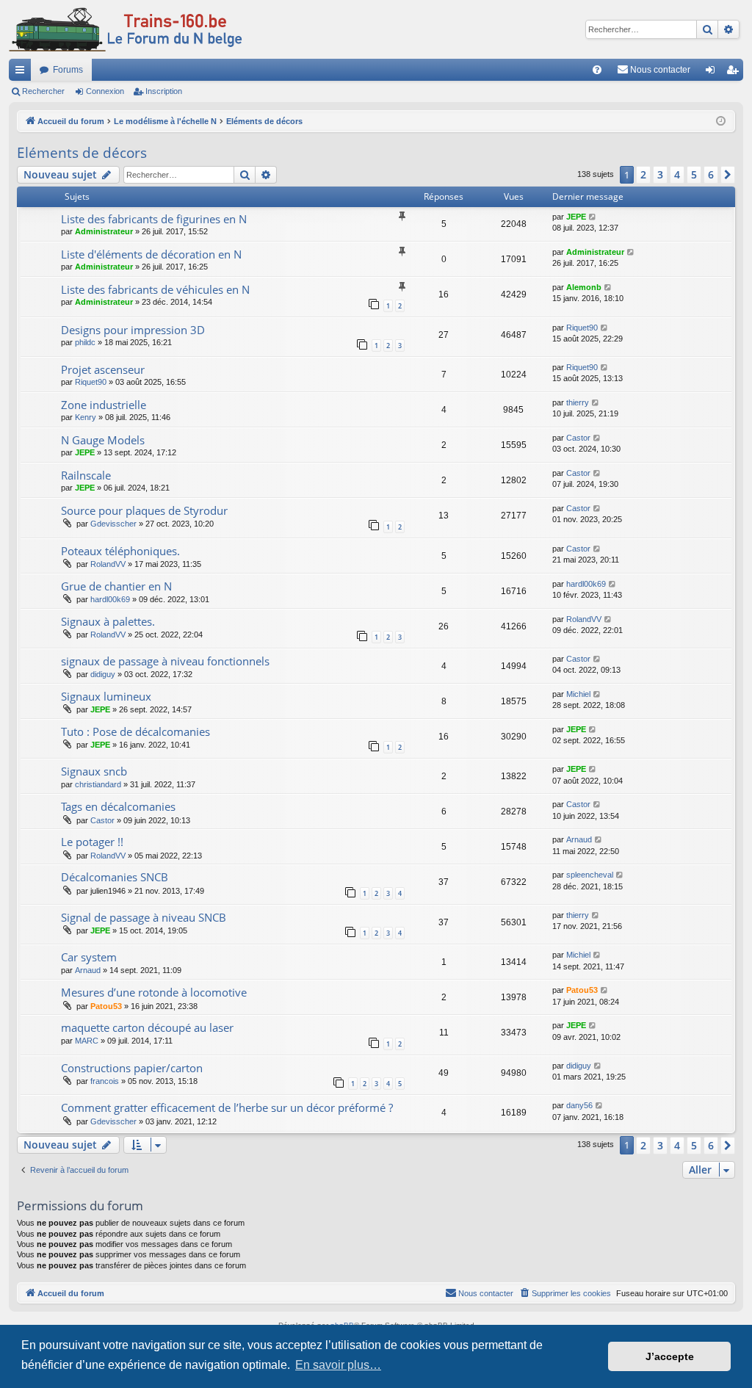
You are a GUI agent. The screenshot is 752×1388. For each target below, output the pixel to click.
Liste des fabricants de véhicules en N (155, 289)
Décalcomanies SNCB (114, 877)
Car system (89, 957)
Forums (68, 70)
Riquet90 (582, 327)
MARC (86, 1040)
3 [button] (660, 174)
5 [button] (694, 174)
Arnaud (579, 839)
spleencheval (589, 874)
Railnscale (86, 475)
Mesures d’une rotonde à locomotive (154, 992)
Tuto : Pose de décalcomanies (135, 731)
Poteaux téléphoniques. (120, 550)
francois (104, 1081)
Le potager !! (92, 841)
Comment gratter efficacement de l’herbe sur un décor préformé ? (227, 1107)
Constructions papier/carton (132, 1067)
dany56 (579, 1105)
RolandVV (108, 564)
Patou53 (106, 1006)
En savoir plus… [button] (338, 1365)
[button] (727, 175)
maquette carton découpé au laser (147, 1027)
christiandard (98, 784)
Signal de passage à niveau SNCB (143, 917)
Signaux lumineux (106, 696)
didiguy (102, 674)
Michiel (578, 694)
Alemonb (583, 287)
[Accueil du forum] (125, 29)
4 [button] (677, 174)
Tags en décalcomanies (118, 806)
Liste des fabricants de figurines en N (154, 219)
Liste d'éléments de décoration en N (151, 254)
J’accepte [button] (670, 1356)
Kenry (85, 417)
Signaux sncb (94, 771)
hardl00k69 (110, 599)
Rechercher (43, 91)
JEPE (576, 216)
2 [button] (643, 174)
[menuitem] (597, 70)
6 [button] (711, 174)
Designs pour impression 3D (133, 329)
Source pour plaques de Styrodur (144, 510)
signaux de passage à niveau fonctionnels (165, 661)
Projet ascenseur (103, 369)
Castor (578, 437)
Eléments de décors (82, 152)
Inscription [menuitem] (735, 73)
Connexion (105, 91)
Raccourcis (23, 73)
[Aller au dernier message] (593, 217)
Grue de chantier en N (116, 586)
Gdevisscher (113, 523)
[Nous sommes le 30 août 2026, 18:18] (721, 121)
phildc (85, 342)
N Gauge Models (103, 440)
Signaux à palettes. (108, 621)
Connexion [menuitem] (713, 73)
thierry (577, 402)
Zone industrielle (103, 404)
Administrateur (104, 231)
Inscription (163, 91)
